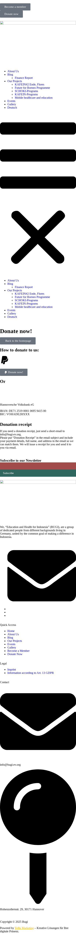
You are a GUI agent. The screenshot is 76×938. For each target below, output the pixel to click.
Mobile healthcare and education (34, 97)
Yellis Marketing (24, 928)
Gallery (11, 104)
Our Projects (14, 81)
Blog (10, 74)
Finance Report (24, 77)
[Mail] (41, 608)
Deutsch (12, 107)
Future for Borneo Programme (32, 87)
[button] (38, 194)
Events (11, 101)
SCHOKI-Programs (26, 91)
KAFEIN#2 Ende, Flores (29, 84)
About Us (13, 71)
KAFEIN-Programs (26, 94)
